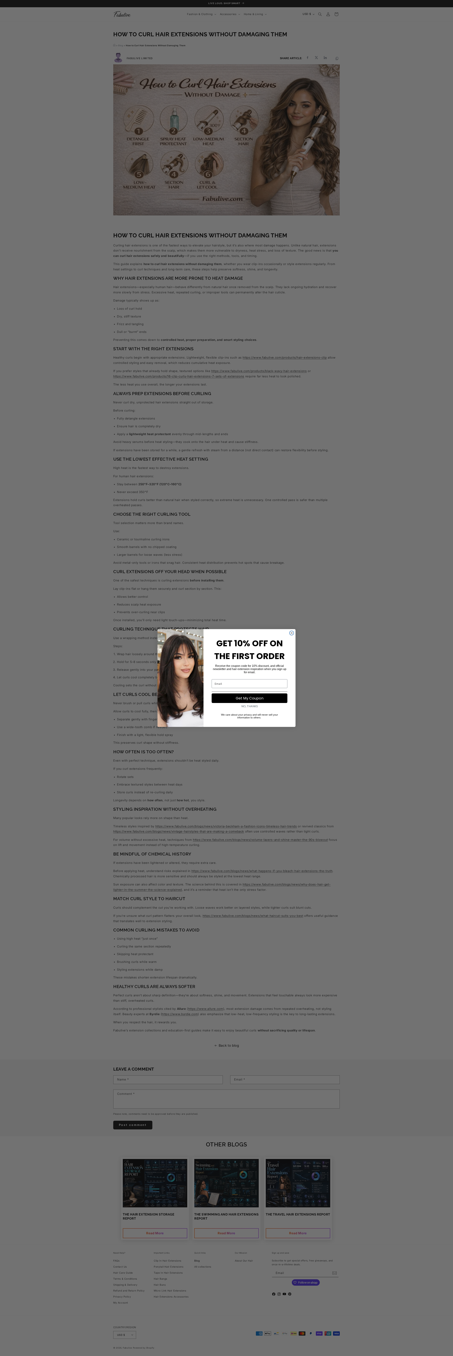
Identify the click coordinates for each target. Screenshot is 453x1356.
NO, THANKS (249, 706)
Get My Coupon (249, 698)
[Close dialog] (291, 633)
